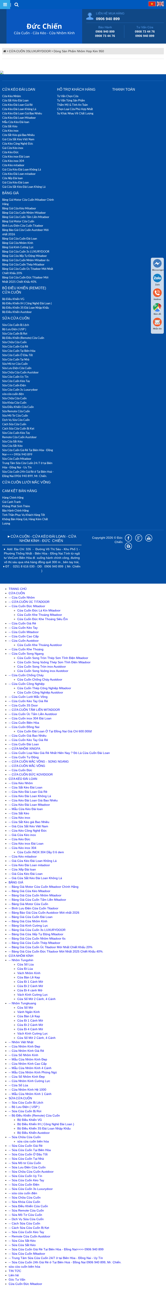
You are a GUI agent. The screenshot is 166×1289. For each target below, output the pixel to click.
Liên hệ (14, 1275)
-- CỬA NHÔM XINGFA (24, 748)
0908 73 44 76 (105, 36)
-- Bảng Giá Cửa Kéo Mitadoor (29, 891)
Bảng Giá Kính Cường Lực (18, 247)
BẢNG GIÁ (10, 193)
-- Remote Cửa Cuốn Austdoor (29, 1236)
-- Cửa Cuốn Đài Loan (24, 744)
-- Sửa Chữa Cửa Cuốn (25, 1137)
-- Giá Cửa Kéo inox (22, 835)
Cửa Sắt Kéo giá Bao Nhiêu (18, 135)
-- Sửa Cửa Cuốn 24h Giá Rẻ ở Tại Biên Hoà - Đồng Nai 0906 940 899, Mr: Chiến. (65, 1262)
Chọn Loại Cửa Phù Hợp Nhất (75, 109)
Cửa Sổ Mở (25, 1007)
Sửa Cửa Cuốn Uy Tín (15, 376)
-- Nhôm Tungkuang (22, 1003)
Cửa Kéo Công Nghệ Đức (17, 143)
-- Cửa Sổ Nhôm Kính (23, 1055)
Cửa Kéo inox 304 (13, 161)
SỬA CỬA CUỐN (16, 318)
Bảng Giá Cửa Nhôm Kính (17, 243)
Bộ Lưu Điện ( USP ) (14, 329)
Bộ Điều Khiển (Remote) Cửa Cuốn (23, 338)
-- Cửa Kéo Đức (19, 839)
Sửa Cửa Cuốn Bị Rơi (14, 333)
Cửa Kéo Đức (10, 152)
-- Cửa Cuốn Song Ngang (26, 653)
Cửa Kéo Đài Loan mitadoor (19, 173)
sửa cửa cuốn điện (13, 394)
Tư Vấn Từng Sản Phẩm (71, 100)
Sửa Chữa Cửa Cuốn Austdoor (20, 372)
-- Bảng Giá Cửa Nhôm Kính (28, 921)
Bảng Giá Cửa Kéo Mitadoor (19, 208)
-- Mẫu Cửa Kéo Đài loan (26, 809)
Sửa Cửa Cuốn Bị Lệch (15, 325)
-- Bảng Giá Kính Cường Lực (28, 925)
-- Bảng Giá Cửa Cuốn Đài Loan (31, 917)
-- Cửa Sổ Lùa (18, 1085)
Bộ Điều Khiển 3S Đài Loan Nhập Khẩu (25, 307)
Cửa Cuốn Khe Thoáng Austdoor (39, 645)
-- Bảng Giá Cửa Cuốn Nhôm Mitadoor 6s (37, 938)
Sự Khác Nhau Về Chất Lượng (75, 113)
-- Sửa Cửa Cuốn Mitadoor (27, 1253)
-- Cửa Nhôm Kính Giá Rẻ (26, 1050)
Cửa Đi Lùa (25, 968)
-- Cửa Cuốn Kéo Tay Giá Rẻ (28, 701)
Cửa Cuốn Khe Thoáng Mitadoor (39, 614)
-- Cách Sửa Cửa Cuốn (24, 1223)
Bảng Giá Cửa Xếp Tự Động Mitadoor (24, 255)
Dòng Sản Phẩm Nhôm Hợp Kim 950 (79, 51)
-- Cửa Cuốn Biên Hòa (24, 722)
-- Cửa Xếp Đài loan (22, 869)
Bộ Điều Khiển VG (13, 299)
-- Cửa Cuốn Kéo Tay (23, 627)
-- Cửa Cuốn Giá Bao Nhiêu (27, 735)
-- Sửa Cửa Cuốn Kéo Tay (26, 1180)
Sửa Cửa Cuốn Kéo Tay (16, 381)
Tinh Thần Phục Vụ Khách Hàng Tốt (23, 515)
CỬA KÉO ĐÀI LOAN (18, 89)
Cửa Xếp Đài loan (12, 178)
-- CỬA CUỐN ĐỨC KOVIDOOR (31, 774)
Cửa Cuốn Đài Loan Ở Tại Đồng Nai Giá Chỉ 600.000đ (54, 731)
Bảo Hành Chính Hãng (15, 510)
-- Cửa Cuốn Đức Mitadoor (27, 606)
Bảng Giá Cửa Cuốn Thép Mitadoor (23, 264)
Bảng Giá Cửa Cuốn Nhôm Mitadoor (24, 212)
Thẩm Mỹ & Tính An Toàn (72, 104)
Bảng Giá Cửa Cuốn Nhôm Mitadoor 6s (25, 260)
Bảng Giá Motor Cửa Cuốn (18, 221)
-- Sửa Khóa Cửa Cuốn (24, 1202)
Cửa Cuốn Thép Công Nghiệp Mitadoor (44, 688)
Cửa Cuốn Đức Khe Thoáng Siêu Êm (42, 619)
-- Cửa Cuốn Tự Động (24, 757)
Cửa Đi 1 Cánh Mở (30, 981)
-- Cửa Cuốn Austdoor (24, 640)
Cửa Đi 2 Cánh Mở (30, 986)
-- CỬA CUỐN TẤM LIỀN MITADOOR (34, 709)
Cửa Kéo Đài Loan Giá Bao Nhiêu (22, 113)
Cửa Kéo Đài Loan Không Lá (19, 109)
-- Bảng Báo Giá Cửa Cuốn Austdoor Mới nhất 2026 (44, 912)
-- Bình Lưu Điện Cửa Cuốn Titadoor (33, 908)
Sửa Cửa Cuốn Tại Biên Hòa (18, 350)
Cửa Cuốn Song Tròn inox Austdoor (41, 666)
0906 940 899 (108, 19)
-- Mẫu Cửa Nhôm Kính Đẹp (28, 1059)
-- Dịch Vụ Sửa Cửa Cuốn (26, 1219)
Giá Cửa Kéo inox (12, 148)
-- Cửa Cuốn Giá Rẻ (22, 623)
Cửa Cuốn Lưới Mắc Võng (26, 482)
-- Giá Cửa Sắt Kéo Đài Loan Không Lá (35, 878)
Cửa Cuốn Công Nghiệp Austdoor (40, 692)
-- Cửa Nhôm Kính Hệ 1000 (27, 1089)
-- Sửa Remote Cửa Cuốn (26, 1210)
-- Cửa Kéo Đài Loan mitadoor (29, 865)
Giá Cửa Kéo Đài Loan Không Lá (21, 169)
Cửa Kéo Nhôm (11, 96)
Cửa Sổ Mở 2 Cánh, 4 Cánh (36, 999)
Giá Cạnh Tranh (11, 502)
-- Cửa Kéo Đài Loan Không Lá (30, 796)
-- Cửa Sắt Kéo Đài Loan (25, 787)
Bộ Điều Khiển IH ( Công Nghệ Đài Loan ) (27, 303)
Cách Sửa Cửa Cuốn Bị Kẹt (18, 428)
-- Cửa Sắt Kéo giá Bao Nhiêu (29, 822)
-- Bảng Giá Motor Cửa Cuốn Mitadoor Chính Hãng (43, 886)
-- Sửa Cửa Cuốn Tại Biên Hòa (30, 1150)
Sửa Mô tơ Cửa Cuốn (15, 363)
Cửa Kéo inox (10, 130)
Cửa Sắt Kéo (9, 126)
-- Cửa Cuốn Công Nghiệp (27, 684)
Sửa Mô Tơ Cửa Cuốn (15, 415)
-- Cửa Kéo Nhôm (21, 783)
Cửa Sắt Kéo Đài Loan (15, 100)
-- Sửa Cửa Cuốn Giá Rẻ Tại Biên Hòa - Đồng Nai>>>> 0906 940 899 (56, 1249)
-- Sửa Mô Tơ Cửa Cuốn (25, 1214)
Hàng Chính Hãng (13, 497)
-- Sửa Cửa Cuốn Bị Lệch (26, 1102)
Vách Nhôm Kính (28, 973)
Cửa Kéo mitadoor (13, 165)
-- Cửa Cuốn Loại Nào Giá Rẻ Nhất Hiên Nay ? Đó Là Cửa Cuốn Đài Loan (59, 753)
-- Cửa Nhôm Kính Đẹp (24, 1046)
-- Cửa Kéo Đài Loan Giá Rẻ (28, 791)
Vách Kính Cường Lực (32, 994)
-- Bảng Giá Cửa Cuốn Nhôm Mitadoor (35, 895)
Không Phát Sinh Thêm (16, 506)
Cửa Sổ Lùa (25, 964)
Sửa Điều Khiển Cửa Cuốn (18, 407)
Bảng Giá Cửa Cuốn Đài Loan (19, 238)
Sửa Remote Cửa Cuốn (16, 411)
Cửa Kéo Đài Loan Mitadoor (19, 117)
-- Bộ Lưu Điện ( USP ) (24, 1107)
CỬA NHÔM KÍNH (21, 955)
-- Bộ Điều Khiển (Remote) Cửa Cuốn (34, 1115)
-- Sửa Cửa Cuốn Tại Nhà (26, 1158)
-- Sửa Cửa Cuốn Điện (24, 1184)
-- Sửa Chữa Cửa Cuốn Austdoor (31, 1171)
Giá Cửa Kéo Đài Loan (15, 182)
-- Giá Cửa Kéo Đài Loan (26, 873)
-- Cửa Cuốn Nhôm (22, 597)
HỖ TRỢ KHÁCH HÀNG (76, 89)
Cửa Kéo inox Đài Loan (16, 156)
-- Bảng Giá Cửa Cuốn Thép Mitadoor (34, 943)
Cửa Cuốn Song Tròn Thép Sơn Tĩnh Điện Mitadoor (52, 658)
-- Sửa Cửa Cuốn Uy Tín (25, 1176)
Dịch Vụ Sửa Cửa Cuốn (16, 420)
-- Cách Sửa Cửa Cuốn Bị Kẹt (29, 1227)
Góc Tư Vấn (17, 1279)
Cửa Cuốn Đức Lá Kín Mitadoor (39, 610)
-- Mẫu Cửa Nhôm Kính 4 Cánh (30, 1068)
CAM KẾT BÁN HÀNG (19, 491)
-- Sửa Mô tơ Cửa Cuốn (25, 1163)
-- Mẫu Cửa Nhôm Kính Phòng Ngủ (33, 1072)
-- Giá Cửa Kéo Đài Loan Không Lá (33, 860)
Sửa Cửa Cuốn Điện (14, 385)
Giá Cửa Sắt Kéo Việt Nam (18, 139)
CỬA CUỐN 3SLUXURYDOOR (30, 51)
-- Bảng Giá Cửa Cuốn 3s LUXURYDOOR (37, 930)
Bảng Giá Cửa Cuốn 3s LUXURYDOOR (25, 251)
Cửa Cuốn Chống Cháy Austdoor (39, 679)
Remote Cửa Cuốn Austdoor (19, 437)
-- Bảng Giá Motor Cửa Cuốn (28, 904)
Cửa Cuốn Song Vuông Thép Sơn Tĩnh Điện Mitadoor (54, 662)
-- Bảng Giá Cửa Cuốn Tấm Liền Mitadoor (37, 899)
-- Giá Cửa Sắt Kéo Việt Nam (28, 826)
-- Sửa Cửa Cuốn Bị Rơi (25, 1111)
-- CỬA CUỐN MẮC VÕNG (27, 766)
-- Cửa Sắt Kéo (19, 813)
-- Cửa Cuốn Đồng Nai (24, 727)
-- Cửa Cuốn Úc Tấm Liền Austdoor (33, 714)
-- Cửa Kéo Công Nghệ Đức (28, 830)
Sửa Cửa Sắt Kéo (12, 441)
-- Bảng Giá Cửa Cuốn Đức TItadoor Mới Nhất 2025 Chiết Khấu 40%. (56, 951)
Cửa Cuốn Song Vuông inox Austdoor (42, 671)
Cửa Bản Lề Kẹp (28, 977)
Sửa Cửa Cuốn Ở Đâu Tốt (17, 355)
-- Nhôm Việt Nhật (21, 1042)
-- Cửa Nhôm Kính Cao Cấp (28, 1063)
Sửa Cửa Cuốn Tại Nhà (15, 359)
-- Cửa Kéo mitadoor (23, 856)
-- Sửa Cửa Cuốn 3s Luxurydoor (31, 1189)
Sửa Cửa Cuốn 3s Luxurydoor (20, 389)
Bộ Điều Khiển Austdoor (17, 312)
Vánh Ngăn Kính (28, 1012)
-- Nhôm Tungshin (21, 960)
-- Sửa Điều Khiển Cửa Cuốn (28, 1206)
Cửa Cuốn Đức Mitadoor (25, 1284)
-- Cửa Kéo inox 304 (22, 848)
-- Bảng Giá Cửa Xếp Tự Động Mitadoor (36, 934)
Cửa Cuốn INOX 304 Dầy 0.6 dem (40, 852)
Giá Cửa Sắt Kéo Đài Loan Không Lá (23, 186)
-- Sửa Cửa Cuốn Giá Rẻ (26, 1145)
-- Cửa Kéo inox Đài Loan (26, 843)
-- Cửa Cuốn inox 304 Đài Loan (30, 718)
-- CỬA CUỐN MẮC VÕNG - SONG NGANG (39, 761)
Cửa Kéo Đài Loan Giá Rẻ (17, 104)
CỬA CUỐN (17, 593)
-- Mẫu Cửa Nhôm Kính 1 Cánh (30, 1094)
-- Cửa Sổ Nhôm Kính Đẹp (27, 1076)
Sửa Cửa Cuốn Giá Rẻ (15, 346)
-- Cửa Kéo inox (19, 817)
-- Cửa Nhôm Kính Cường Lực (29, 1081)
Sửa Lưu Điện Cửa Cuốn (16, 368)
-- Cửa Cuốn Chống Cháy (26, 675)
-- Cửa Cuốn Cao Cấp (24, 636)
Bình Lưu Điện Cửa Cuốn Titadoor (22, 225)
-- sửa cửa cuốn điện (23, 1193)
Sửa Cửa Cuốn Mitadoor (16, 458)
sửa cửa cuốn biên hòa (33, 1141)
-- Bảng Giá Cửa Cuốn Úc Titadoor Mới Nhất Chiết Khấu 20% (50, 947)
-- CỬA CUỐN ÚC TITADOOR (29, 601)
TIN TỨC (15, 1271)
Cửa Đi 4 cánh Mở (29, 990)
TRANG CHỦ (18, 589)
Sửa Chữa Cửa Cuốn (14, 342)
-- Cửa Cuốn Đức (20, 770)
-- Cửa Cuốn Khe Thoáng (26, 649)
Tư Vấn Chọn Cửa (67, 96)
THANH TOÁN (123, 89)
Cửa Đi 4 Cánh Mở (30, 1029)
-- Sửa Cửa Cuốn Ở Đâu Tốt (28, 1154)
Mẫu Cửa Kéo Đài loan (15, 122)
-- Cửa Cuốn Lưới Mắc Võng (28, 696)
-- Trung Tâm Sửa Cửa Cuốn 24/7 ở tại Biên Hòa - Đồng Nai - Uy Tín (56, 1258)
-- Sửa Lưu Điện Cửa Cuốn (27, 1167)
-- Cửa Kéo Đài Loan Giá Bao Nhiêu (33, 800)
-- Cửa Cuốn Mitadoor (24, 632)
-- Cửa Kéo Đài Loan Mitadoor (29, 804)
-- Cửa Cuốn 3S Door (23, 705)
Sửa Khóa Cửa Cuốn (14, 402)
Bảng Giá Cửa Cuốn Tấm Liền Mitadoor (25, 217)
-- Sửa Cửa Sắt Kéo (22, 1240)
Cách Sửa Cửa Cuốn (14, 424)
